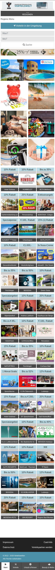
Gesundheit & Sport (43, 124)
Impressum (8, 542)
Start (5, 567)
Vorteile (16, 567)
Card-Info (48, 542)
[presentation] (3, 70)
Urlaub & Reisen (30, 567)
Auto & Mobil (16, 152)
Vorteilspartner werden (42, 547)
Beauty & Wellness (16, 124)
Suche (29, 45)
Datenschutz (9, 547)
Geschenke (43, 152)
